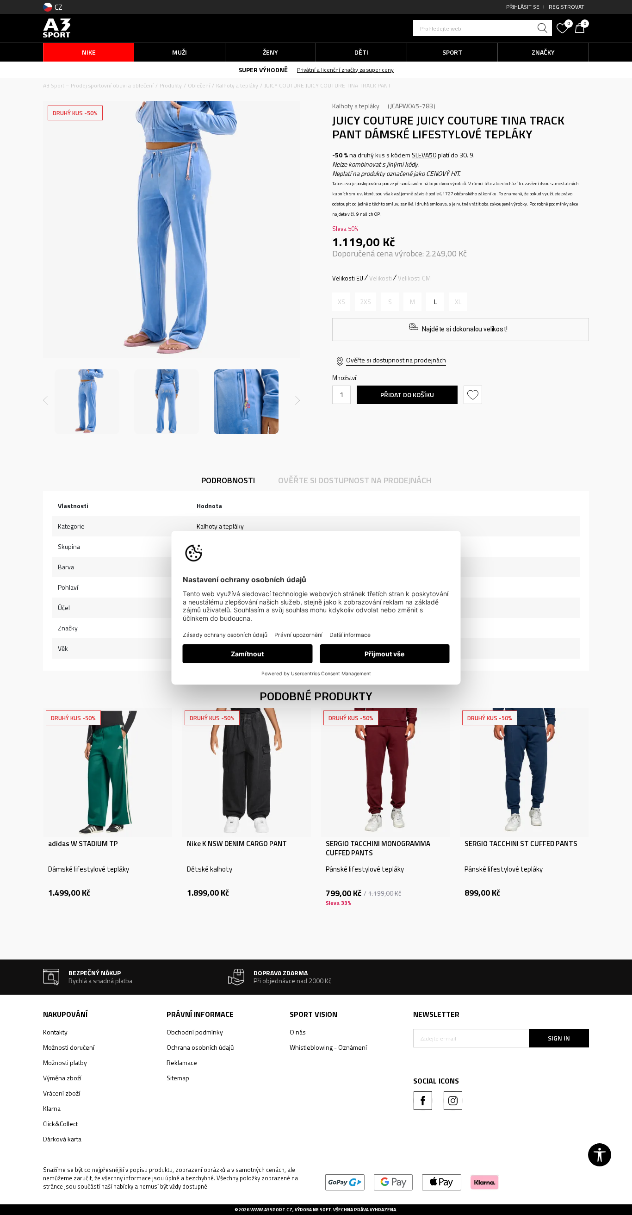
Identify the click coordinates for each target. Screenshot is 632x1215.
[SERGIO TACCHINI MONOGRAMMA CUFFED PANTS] (385, 772)
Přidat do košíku (407, 394)
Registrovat (566, 6)
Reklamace (182, 1062)
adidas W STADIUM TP (83, 843)
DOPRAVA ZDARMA (239, 69)
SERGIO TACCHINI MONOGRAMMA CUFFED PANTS (378, 848)
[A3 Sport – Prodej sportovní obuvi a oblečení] (57, 27)
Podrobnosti (228, 480)
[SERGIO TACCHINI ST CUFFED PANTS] (524, 772)
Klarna (52, 1108)
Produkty (171, 85)
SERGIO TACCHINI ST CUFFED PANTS (521, 843)
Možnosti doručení (68, 1047)
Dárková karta (62, 1139)
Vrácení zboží (61, 1093)
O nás (298, 1032)
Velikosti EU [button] (347, 278)
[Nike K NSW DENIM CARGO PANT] (246, 772)
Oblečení (199, 85)
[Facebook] (423, 1100)
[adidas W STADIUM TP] (107, 772)
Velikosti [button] (380, 278)
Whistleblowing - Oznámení (328, 1047)
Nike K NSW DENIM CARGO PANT (237, 843)
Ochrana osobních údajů (200, 1047)
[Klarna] (485, 1181)
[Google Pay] (393, 1181)
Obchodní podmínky (195, 1032)
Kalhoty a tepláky (237, 85)
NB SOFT (322, 1209)
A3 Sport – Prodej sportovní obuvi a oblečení (98, 85)
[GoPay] (345, 1181)
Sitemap (178, 1078)
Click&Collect (60, 1123)
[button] (482, 28)
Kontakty (55, 1032)
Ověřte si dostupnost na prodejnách (396, 360)
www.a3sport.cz (271, 1209)
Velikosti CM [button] (414, 278)
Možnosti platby (65, 1062)
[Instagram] (453, 1100)
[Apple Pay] (441, 1181)
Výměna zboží (62, 1078)
